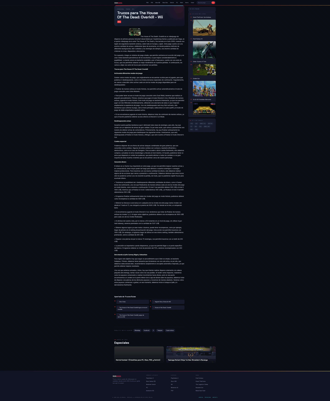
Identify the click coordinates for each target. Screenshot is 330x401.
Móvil (181, 2)
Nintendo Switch (151, 384)
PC (177, 2)
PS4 (152, 2)
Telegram (159, 330)
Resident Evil (199, 387)
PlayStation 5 (150, 378)
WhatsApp (137, 330)
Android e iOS (150, 390)
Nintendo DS (174, 387)
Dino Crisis (122, 302)
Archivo (201, 397)
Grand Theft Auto (201, 381)
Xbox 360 (207, 126)
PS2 (196, 129)
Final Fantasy (199, 378)
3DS (196, 126)
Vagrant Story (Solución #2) (163, 302)
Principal (120, 9)
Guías (192, 2)
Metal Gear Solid (200, 390)
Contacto (214, 397)
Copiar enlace (170, 330)
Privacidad (208, 397)
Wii (133, 9)
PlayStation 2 (174, 378)
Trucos (128, 9)
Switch (172, 2)
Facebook (146, 330)
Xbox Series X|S (151, 381)
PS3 (200, 126)
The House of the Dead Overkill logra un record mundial (132, 308)
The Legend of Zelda (202, 384)
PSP (172, 390)
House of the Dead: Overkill (163, 307)
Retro (187, 2)
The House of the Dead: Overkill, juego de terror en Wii (131, 316)
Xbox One (165, 2)
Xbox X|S (157, 2)
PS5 (147, 2)
